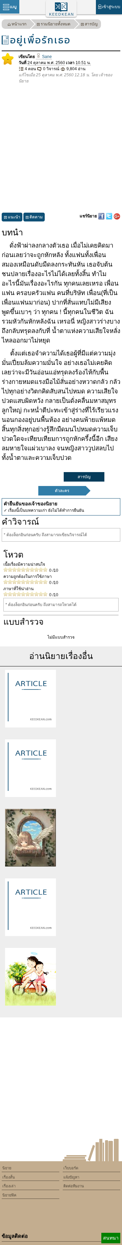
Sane (46, 56)
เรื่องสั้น (8, 1177)
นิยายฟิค (9, 1195)
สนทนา (111, 1238)
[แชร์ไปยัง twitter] (110, 216)
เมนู (13, 6)
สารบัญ (91, 24)
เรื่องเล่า (9, 1186)
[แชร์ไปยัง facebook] (102, 216)
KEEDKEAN (61, 14)
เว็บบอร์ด (70, 1168)
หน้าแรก (19, 24)
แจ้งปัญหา (71, 1177)
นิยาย (6, 1168)
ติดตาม (36, 217)
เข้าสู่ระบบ (111, 6)
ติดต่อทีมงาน (73, 1186)
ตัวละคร (62, 490)
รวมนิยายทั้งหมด (55, 24)
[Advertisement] (61, 148)
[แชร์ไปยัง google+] (117, 216)
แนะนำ (14, 217)
